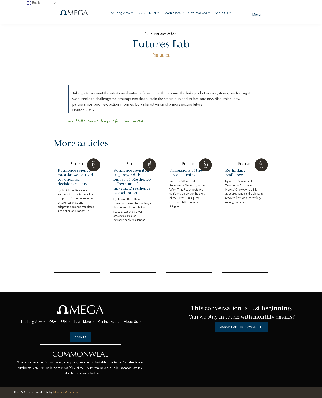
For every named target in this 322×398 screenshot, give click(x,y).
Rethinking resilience (235, 173)
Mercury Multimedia (65, 392)
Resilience (161, 55)
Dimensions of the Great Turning (185, 173)
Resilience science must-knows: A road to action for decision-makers (75, 177)
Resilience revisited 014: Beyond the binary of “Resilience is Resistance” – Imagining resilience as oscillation (132, 182)
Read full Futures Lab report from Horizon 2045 (106, 121)
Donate (80, 337)
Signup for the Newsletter (242, 326)
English (36, 2)
